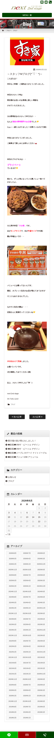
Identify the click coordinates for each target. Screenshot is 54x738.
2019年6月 (41, 707)
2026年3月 (41, 558)
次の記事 (37, 417)
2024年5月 (12, 602)
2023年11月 (12, 613)
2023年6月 (41, 619)
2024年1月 (27, 608)
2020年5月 (12, 690)
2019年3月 (41, 712)
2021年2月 (12, 674)
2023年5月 (12, 624)
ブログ (8, 30)
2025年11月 (12, 569)
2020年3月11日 (41, 69)
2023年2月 (12, 630)
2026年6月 (41, 553)
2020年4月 (27, 690)
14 (33, 517)
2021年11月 (12, 657)
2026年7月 (27, 553)
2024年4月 (27, 602)
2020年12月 (41, 674)
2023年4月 (27, 624)
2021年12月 (41, 652)
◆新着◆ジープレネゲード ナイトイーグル (27, 453)
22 (39, 521)
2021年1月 (27, 674)
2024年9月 (41, 591)
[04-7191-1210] (50, 2)
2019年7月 (27, 707)
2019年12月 (41, 696)
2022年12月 (41, 630)
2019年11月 (12, 701)
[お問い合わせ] (46, 2)
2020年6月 (41, 685)
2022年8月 (12, 641)
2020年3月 (41, 690)
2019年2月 (12, 718)
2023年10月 (27, 613)
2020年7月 (27, 685)
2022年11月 (12, 635)
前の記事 (17, 417)
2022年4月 (27, 646)
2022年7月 (27, 641)
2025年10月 (27, 569)
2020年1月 (27, 696)
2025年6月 (41, 575)
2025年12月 (41, 564)
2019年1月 (27, 718)
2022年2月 (12, 652)
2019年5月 (12, 712)
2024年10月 (27, 591)
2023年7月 (27, 619)
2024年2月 (12, 608)
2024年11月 (12, 591)
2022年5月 (12, 646)
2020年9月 (41, 679)
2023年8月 (12, 619)
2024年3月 (41, 602)
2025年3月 (41, 580)
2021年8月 (12, 663)
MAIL (27, 735)
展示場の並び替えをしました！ (22, 441)
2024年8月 (12, 597)
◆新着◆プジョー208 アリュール (23, 457)
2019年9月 (41, 701)
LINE (9, 735)
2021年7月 (27, 663)
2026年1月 (27, 564)
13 (27, 517)
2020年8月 (12, 685)
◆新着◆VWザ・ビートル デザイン (24, 445)
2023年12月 (41, 608)
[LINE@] (41, 2)
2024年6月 (41, 597)
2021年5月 (12, 668)
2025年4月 (27, 580)
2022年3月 (41, 646)
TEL (45, 735)
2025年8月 (12, 575)
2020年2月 (12, 696)
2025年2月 (12, 586)
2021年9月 (41, 657)
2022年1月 (27, 652)
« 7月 (8, 534)
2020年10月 (27, 679)
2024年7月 (27, 597)
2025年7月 (27, 575)
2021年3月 (41, 668)
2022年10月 (27, 635)
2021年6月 (41, 663)
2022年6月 (41, 641)
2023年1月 (27, 630)
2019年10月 (27, 701)
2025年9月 (41, 569)
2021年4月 (27, 668)
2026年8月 (12, 553)
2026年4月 (27, 558)
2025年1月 (27, 586)
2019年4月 (27, 712)
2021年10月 (27, 657)
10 (9, 517)
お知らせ (12, 477)
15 (39, 517)
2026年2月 (12, 564)
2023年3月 (41, 624)
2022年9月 (41, 635)
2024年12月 (41, 586)
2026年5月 (12, 558)
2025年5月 (12, 580)
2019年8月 (12, 707)
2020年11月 (12, 679)
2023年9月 (41, 613)
